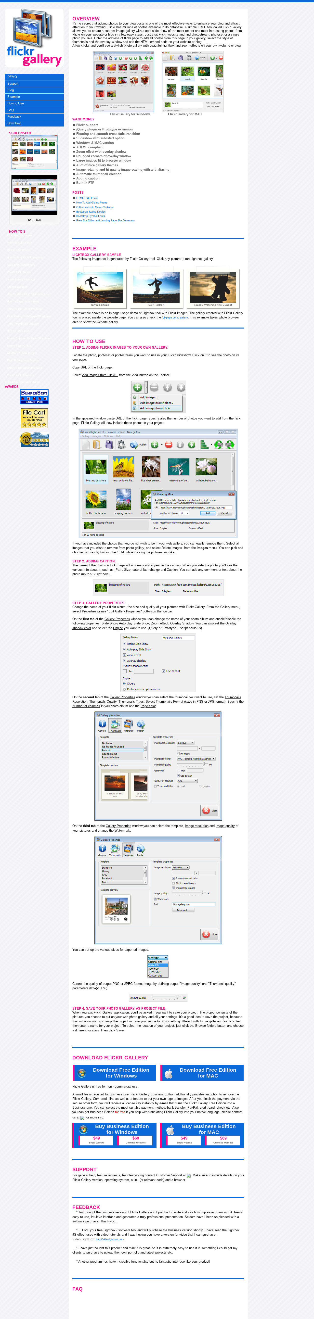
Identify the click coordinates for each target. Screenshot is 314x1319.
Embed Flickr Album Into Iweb (24, 367)
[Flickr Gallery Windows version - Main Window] (123, 81)
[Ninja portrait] (101, 288)
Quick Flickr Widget (18, 250)
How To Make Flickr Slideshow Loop (28, 294)
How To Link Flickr (18, 331)
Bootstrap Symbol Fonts (90, 216)
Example (13, 97)
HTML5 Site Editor (87, 198)
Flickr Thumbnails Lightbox (23, 323)
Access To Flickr (17, 286)
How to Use (15, 103)
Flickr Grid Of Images (20, 235)
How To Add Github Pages (91, 202)
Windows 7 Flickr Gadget (22, 353)
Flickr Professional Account (23, 360)
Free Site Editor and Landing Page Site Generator (105, 220)
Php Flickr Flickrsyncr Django (22, 381)
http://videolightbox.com (110, 1239)
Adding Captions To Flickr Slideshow (28, 338)
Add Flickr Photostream (21, 264)
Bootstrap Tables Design (90, 211)
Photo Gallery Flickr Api (21, 279)
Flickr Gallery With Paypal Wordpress (29, 316)
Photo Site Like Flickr (19, 242)
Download (14, 123)
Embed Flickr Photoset (20, 375)
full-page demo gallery (175, 317)
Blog (10, 90)
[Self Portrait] (157, 288)
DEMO (12, 77)
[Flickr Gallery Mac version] (192, 81)
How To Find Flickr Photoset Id (25, 257)
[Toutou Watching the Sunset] (213, 288)
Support (12, 83)
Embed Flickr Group (19, 345)
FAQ (10, 110)
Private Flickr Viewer (19, 272)
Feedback (14, 116)
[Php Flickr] (34, 168)
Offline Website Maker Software (95, 207)
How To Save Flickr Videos (23, 301)
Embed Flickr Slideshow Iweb (24, 308)
